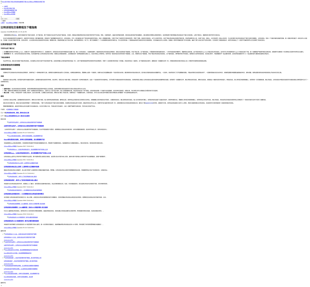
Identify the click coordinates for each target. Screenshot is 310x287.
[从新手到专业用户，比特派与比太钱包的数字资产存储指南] (24, 122)
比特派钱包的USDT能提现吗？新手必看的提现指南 (21, 221)
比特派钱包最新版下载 (10, 10)
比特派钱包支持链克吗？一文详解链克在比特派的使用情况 (24, 194)
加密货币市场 (149, 103)
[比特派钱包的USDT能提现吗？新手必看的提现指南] (22, 217)
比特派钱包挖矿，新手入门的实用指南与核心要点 (21, 180)
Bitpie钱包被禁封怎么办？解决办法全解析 (18, 116)
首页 (6, 6)
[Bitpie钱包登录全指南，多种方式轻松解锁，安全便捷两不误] (24, 136)
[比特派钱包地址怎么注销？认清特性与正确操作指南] (22, 163)
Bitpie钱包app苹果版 (9, 12)
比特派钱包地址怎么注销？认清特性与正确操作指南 (21, 167)
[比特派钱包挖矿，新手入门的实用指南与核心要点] (22, 176)
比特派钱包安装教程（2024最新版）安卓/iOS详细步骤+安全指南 (26, 207)
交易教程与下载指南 (12, 109)
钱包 (15, 35)
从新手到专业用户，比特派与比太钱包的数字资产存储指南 (24, 126)
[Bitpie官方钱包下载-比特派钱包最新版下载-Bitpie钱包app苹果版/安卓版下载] (23, 1)
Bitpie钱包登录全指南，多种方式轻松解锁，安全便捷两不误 (24, 139)
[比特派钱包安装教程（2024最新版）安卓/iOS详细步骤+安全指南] (26, 203)
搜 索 (18, 18)
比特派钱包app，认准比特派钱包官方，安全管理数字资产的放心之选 (27, 153)
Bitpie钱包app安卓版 (9, 14)
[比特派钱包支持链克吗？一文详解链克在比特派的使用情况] (24, 190)
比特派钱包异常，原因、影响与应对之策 (17, 112)
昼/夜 (4, 21)
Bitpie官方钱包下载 (9, 8)
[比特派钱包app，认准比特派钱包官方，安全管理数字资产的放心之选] (27, 149)
